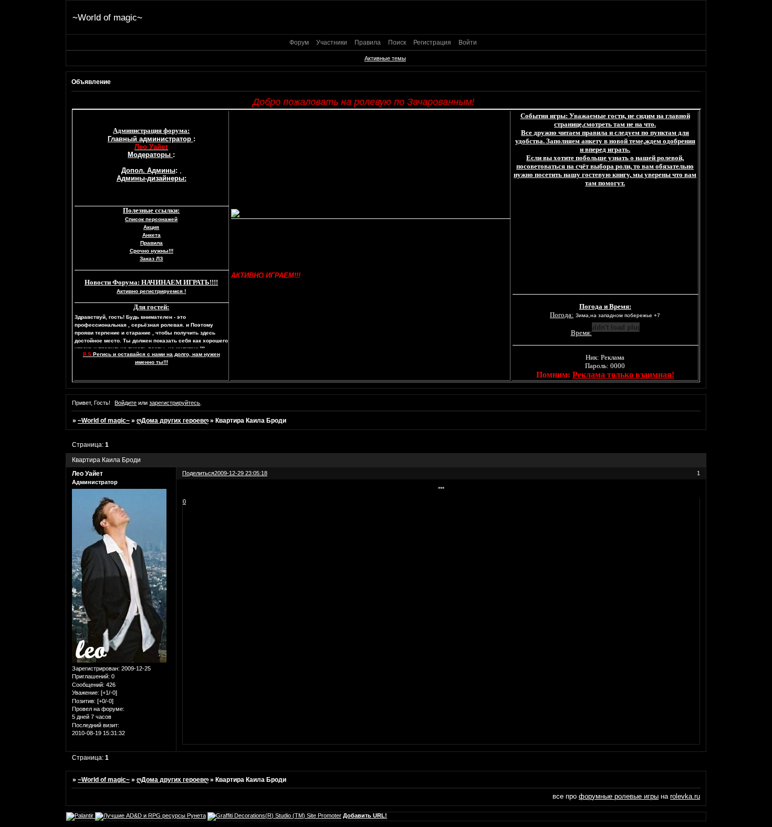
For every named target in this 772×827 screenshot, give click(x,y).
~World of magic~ (104, 420)
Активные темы (385, 58)
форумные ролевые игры (619, 796)
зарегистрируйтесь (174, 403)
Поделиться (198, 473)
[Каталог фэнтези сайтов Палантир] (80, 815)
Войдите (125, 403)
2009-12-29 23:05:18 (240, 473)
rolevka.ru (685, 796)
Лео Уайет (87, 473)
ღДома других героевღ (172, 420)
